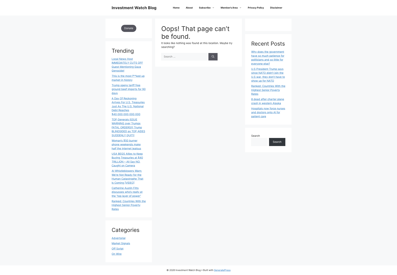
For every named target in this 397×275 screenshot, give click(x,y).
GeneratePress (222, 270)
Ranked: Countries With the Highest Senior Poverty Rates (129, 205)
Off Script (117, 248)
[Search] (213, 56)
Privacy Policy (256, 7)
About (189, 7)
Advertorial (118, 238)
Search (255, 135)
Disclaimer (276, 7)
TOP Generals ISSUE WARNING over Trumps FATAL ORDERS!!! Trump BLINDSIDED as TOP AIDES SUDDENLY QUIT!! (128, 127)
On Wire (117, 253)
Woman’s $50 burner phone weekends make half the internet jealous (126, 144)
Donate (128, 28)
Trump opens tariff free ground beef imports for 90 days (129, 89)
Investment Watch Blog (134, 7)
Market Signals (121, 243)
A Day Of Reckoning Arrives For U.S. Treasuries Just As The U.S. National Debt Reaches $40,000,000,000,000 (128, 106)
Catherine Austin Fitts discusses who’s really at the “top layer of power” (127, 191)
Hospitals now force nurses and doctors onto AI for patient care (268, 112)
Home (176, 7)
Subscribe (205, 7)
